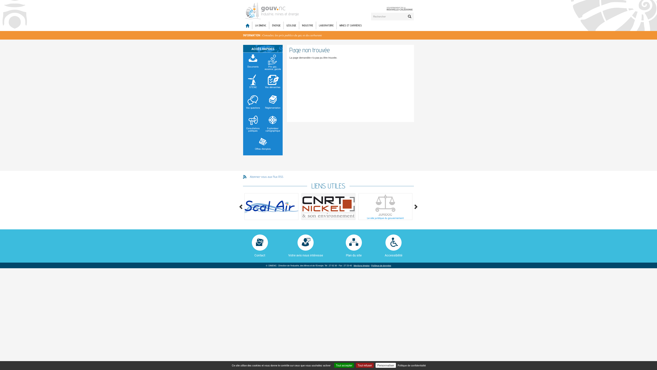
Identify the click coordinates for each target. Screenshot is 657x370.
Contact (259, 255)
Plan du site (354, 255)
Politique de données (381, 265)
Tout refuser (365, 365)
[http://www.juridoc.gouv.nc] (385, 206)
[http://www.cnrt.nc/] (328, 206)
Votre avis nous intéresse (305, 255)
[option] (328, 35)
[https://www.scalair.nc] (271, 206)
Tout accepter (344, 365)
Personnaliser (385, 365)
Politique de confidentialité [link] (412, 365)
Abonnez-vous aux (266, 176)
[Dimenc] (273, 10)
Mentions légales (362, 265)
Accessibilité (393, 255)
